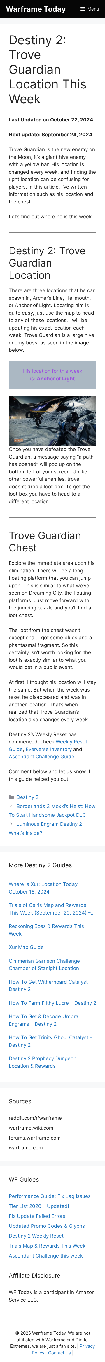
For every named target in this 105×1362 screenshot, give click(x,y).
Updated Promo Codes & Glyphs (47, 1226)
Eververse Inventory (49, 749)
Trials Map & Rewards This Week (47, 1246)
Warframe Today (36, 9)
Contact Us (59, 1353)
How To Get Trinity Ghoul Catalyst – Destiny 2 (50, 1041)
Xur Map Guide (26, 947)
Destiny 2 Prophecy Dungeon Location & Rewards (42, 1062)
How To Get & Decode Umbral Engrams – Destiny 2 (44, 1020)
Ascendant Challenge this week (46, 1256)
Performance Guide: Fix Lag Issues (50, 1196)
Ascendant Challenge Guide (41, 757)
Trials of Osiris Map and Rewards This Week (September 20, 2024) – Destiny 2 (50, 909)
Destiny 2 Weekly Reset (36, 1236)
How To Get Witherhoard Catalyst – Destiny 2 (50, 985)
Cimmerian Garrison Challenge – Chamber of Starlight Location (46, 964)
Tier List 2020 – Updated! (39, 1206)
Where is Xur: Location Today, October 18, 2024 (44, 888)
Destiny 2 (27, 797)
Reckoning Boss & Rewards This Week (46, 930)
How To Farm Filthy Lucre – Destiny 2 (52, 1003)
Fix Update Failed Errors (37, 1216)
